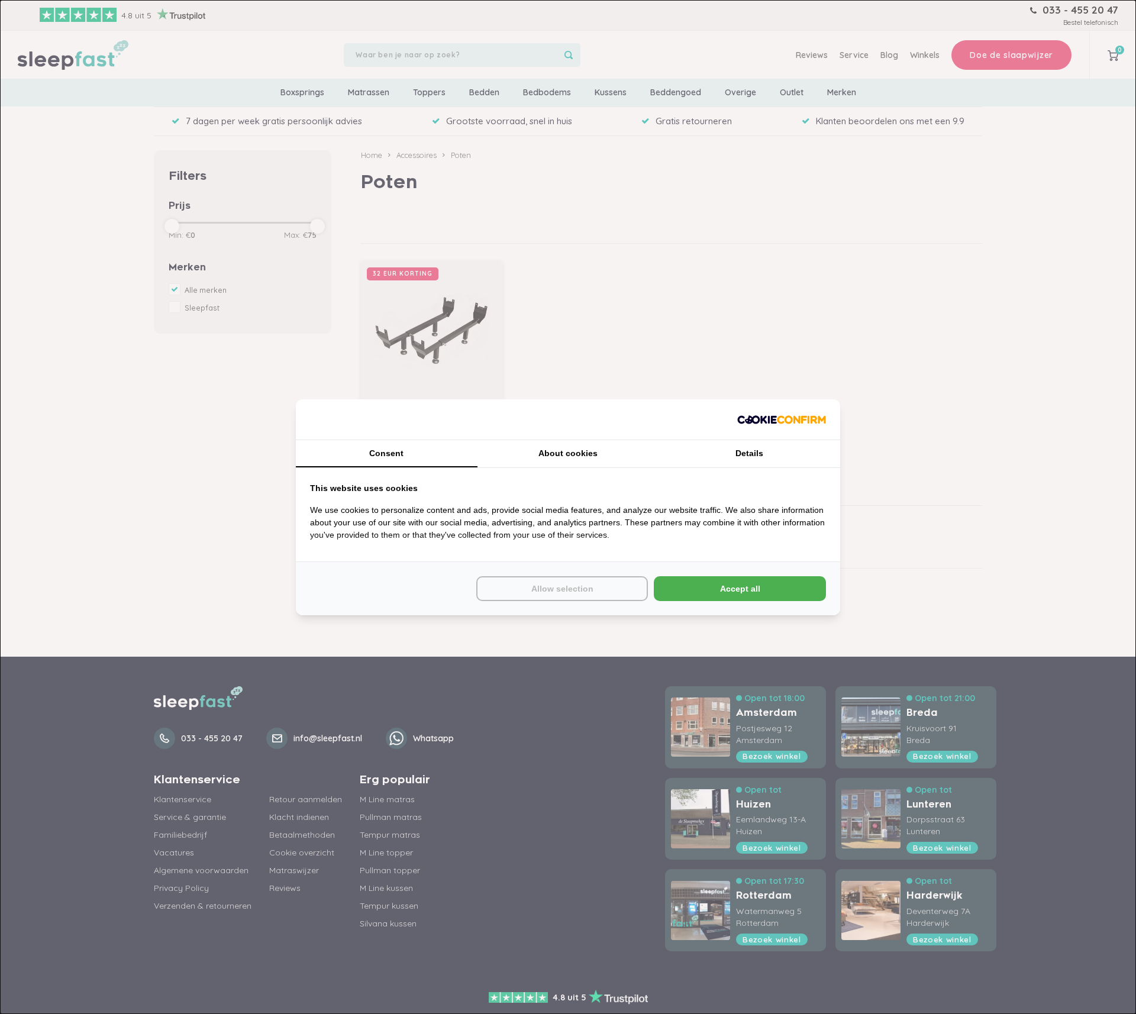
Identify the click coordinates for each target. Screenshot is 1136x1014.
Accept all (740, 588)
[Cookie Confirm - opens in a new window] (781, 419)
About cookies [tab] (568, 453)
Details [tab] (749, 453)
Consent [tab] (386, 453)
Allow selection (562, 588)
